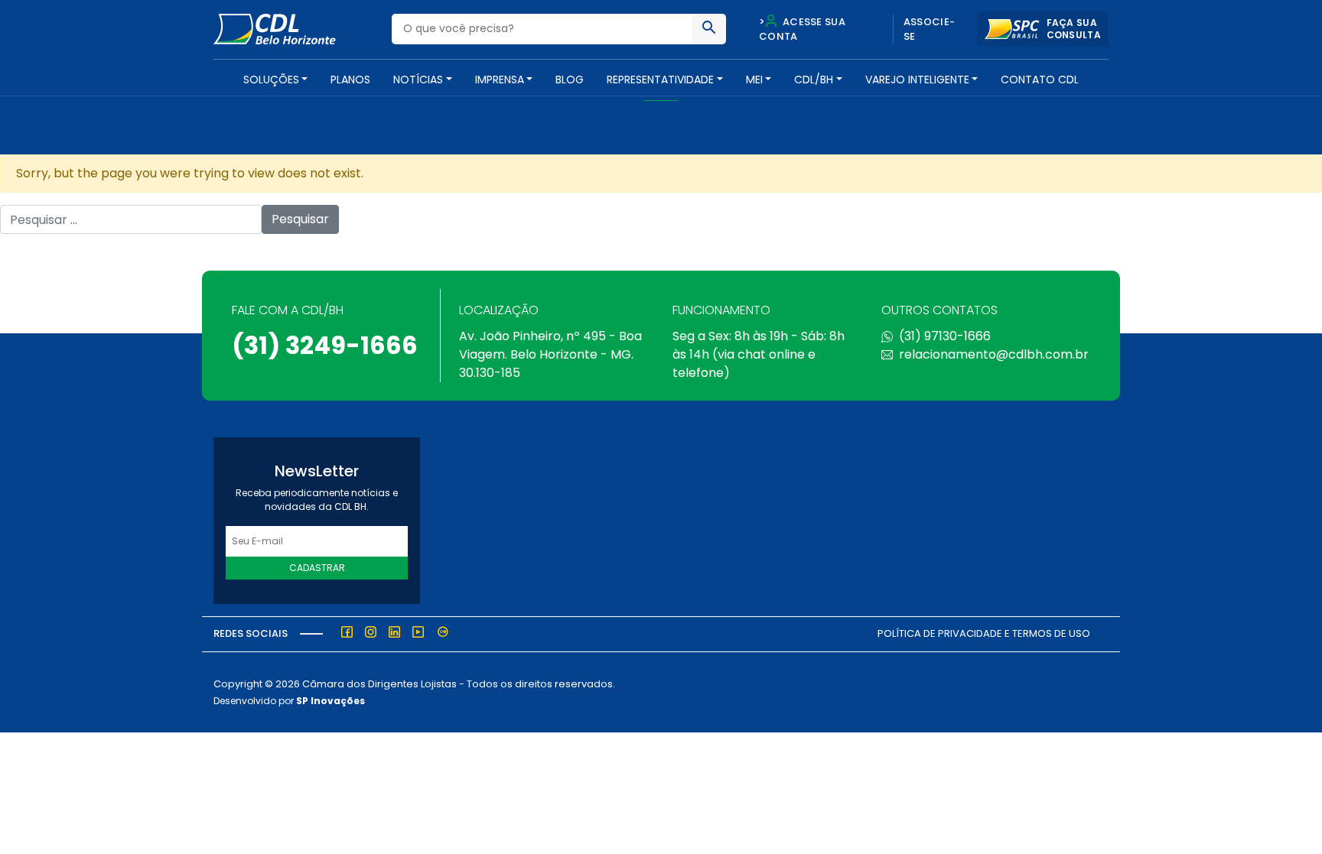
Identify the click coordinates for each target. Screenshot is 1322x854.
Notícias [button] (418, 79)
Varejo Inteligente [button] (917, 79)
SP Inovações (330, 700)
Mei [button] (754, 79)
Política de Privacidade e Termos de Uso (984, 633)
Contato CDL (1040, 79)
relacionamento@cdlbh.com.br (994, 354)
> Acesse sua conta (802, 29)
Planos (350, 79)
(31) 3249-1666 (325, 345)
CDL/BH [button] (813, 79)
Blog (569, 79)
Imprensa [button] (499, 79)
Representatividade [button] (660, 79)
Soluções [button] (271, 79)
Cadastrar (317, 567)
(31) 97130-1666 (945, 336)
